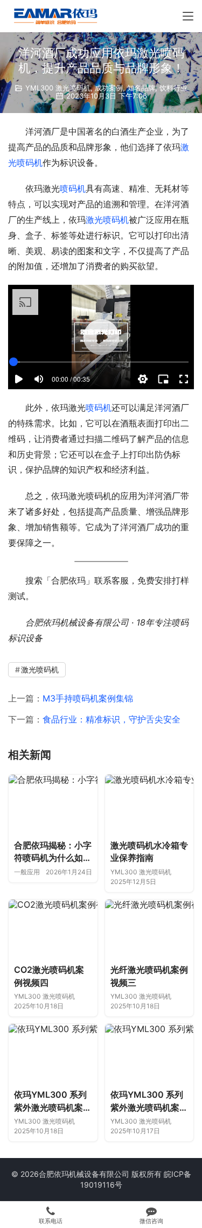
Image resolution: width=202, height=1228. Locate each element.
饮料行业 (173, 87)
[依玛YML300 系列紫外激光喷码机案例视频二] (53, 1053)
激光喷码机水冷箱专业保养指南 (149, 852)
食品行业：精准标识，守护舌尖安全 (111, 719)
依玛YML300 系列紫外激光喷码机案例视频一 (149, 1101)
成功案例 (109, 87)
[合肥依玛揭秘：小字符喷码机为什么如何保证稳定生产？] (53, 804)
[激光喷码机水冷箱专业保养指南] (149, 804)
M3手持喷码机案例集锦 (88, 698)
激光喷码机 (107, 219)
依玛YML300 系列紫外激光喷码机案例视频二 (53, 1101)
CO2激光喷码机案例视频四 (49, 976)
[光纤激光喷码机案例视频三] (149, 929)
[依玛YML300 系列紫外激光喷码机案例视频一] (149, 1053)
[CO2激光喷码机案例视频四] (53, 929)
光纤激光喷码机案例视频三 (149, 976)
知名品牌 (141, 87)
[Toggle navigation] (188, 16)
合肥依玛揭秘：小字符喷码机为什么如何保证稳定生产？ (53, 852)
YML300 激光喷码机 (57, 87)
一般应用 (27, 872)
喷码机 (73, 188)
